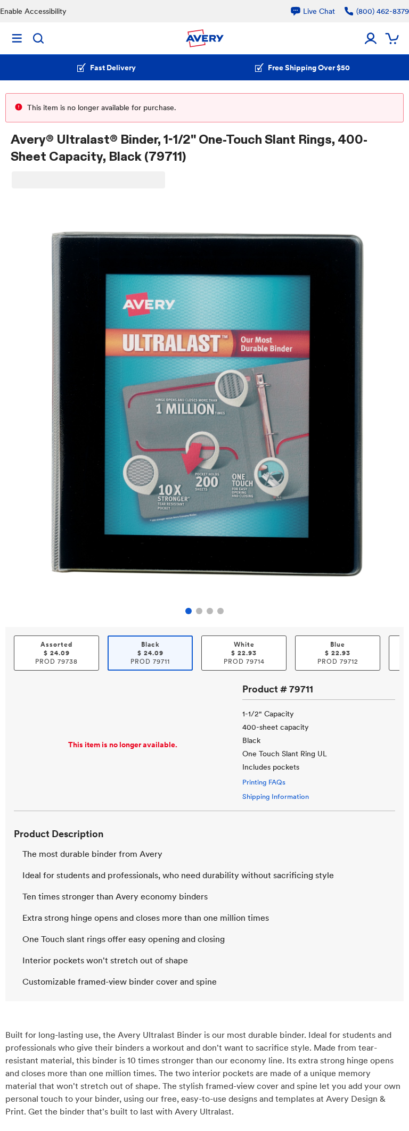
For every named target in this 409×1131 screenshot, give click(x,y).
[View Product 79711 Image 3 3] (210, 611)
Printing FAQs (263, 782)
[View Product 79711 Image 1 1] (188, 611)
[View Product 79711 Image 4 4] (220, 611)
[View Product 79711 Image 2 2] (199, 611)
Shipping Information (275, 796)
